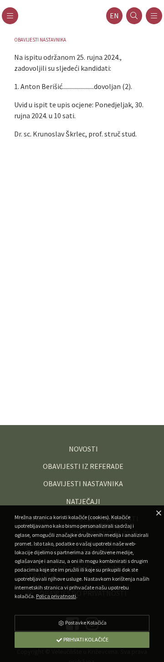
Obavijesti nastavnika (40, 40)
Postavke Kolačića (85, 622)
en (114, 15)
